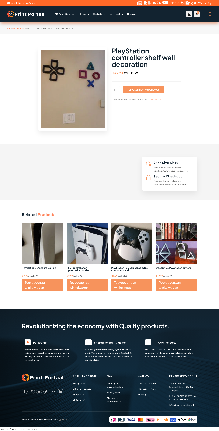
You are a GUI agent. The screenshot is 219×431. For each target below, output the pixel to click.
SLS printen (79, 400)
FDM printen (79, 383)
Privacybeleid (114, 392)
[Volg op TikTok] (46, 391)
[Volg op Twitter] (32, 391)
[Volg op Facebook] (25, 391)
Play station (18, 28)
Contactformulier (147, 383)
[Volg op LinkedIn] (60, 391)
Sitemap (142, 394)
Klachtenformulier (147, 389)
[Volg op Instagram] (39, 391)
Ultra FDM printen (82, 389)
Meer (83, 14)
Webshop (99, 14)
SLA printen (79, 394)
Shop (8, 28)
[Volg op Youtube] (53, 391)
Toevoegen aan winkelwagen (144, 90)
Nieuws (131, 14)
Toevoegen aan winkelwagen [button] (36, 285)
